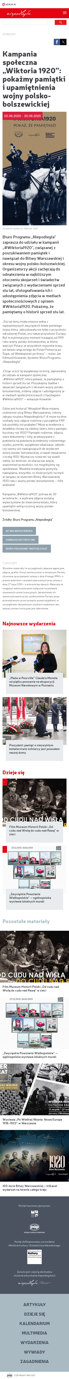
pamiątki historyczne (20, 539)
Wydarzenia (34, 1342)
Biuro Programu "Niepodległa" (27, 548)
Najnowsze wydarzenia (29, 623)
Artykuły (34, 1304)
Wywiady (34, 1352)
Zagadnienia (34, 1361)
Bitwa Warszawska (19, 531)
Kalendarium (34, 1323)
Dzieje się (14, 772)
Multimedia (34, 1333)
